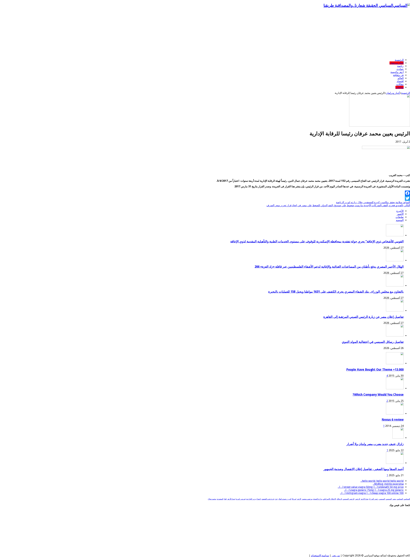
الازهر (299, 499)
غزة (276, 499)
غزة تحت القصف (268, 499)
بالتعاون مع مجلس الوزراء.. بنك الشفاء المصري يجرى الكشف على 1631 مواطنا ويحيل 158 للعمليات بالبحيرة (336, 291)
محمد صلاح (212, 499)
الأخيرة (400, 211)
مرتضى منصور (307, 499)
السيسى (382, 499)
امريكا (294, 499)
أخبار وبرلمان (397, 62)
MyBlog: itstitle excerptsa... (388, 483)
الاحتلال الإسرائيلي (329, 499)
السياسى (400, 499)
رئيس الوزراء (373, 499)
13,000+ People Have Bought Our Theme (375, 369)
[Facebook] (205, 193)
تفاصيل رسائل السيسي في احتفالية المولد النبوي (373, 342)
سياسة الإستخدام (320, 555)
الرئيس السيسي (348, 499)
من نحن (336, 555)
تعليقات (400, 217)
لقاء (225, 499)
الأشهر (400, 214)
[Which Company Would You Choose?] (395, 388)
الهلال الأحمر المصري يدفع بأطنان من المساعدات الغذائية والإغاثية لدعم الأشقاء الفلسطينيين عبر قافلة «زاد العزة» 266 (329, 266)
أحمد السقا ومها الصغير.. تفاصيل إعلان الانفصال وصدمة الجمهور (364, 469)
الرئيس (357, 499)
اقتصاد (400, 81)
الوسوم (400, 220)
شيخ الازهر (364, 499)
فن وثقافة (398, 75)
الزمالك (339, 499)
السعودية (220, 499)
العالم (401, 78)
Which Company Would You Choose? (378, 394)
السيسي (389, 499)
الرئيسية (399, 59)
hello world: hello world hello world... (382, 480)
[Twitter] (205, 198)
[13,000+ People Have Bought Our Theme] (395, 363)
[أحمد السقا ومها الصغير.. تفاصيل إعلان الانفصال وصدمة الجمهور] (395, 462)
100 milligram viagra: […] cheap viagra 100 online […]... (372, 493)
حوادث (400, 69)
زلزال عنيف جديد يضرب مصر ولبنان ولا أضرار (375, 444)
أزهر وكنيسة (397, 72)
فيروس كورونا (241, 499)
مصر (394, 499)
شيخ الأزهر (231, 499)
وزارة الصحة (317, 499)
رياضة (400, 66)
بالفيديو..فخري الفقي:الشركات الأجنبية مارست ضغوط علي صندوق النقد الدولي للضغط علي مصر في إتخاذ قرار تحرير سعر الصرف (338, 205)
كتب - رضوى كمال (284, 499)
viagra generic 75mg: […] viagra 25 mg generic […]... (374, 490)
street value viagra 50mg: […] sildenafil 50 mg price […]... (371, 487)
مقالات (400, 84)
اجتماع (258, 499)
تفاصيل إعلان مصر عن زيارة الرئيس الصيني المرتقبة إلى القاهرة (363, 317)
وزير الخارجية (251, 499)
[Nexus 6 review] (395, 413)
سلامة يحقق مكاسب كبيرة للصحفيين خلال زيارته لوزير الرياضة (373, 202)
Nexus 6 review (393, 419)
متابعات (399, 87)
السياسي (407, 499)
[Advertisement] (205, 33)
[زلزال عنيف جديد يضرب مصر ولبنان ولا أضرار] (398, 437)
